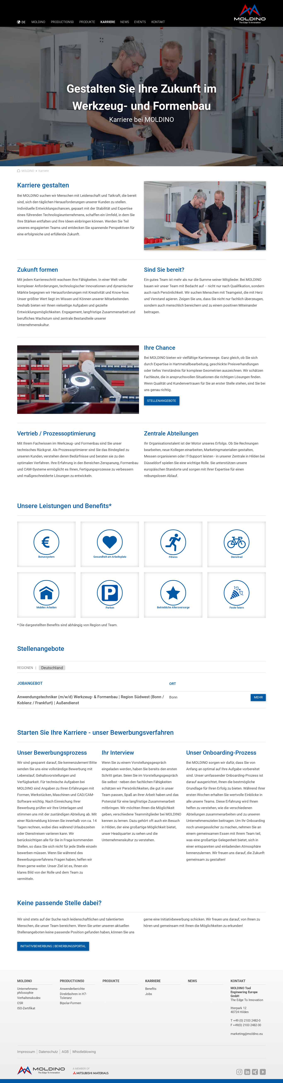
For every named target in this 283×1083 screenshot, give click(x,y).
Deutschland (52, 667)
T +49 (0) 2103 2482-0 (245, 1020)
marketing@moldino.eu (247, 1034)
